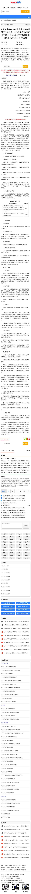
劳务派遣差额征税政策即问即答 (10, 503)
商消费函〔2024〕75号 (24, 126)
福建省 (19, 552)
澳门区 (11, 555)
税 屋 (5, 42)
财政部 (6, 865)
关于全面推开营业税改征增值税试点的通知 (11, 680)
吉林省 (26, 536)
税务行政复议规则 (5, 817)
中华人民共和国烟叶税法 (7, 768)
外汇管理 (17, 867)
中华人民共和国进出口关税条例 (8, 701)
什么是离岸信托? (6, 505)
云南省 (4, 547)
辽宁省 (26, 542)
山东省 (4, 542)
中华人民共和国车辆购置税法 (8, 691)
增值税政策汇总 (8, 603)
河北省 (4, 536)
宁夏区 (4, 550)
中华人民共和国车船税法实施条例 (9, 764)
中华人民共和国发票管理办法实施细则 (10, 810)
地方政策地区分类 (23, 609)
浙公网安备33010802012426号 (7, 882)
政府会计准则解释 (5, 590)
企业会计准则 (4, 569)
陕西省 (11, 547)
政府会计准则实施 (5, 593)
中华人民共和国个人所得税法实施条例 (10, 719)
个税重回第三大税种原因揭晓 (9, 20)
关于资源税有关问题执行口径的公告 (9, 750)
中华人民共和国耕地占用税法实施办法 (10, 782)
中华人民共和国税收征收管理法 (8, 799)
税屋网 (2, 874)
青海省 (4, 552)
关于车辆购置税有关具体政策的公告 (9, 694)
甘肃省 (11, 550)
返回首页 (27, 24)
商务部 (10, 865)
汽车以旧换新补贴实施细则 (10, 126)
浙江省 (19, 539)
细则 (8, 128)
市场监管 (24, 865)
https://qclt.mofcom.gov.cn (7, 325)
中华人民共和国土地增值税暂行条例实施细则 (11, 757)
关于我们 (7, 874)
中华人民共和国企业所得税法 (8, 708)
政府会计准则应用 (5, 586)
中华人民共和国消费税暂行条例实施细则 (10, 687)
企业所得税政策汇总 (22, 603)
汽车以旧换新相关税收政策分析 (8, 458)
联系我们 (17, 874)
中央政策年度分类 (23, 606)
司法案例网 (23, 869)
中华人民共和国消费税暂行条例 (8, 684)
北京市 (11, 24)
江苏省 (26, 539)
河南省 (19, 542)
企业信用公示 (11, 869)
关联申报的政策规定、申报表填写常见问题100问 (15, 833)
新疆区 (11, 552)
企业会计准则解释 (5, 576)
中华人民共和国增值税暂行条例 (8, 666)
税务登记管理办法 (5, 813)
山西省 (26, 550)
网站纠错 (22, 874)
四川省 (11, 542)
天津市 (26, 534)
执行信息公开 (4, 869)
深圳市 (26, 558)
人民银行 (8, 867)
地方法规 (7, 24)
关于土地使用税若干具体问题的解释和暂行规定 (12, 733)
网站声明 (12, 874)
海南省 (19, 547)
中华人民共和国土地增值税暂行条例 (9, 754)
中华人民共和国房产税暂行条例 (8, 726)
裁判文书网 (17, 869)
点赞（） (6, 439)
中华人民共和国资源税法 (7, 747)
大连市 (26, 555)
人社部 (19, 865)
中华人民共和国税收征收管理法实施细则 (10, 803)
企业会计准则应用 (5, 572)
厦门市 (19, 558)
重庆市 (19, 534)
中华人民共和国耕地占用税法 (8, 778)
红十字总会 (22, 867)
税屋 (2, 24)
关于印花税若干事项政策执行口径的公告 (10, 743)
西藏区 (11, 539)
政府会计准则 (4, 583)
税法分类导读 (8, 609)
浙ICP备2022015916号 (20, 882)
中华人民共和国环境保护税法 (8, 785)
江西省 (4, 544)
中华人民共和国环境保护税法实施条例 (10, 789)
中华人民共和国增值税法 (7, 673)
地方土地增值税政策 (22, 613)
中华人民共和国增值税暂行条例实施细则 (10, 670)
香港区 (26, 552)
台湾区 (4, 555)
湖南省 (11, 544)
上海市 (11, 534)
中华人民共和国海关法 (6, 698)
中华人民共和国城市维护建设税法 (9, 736)
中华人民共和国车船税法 (7, 761)
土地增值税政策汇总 (8, 613)
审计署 (12, 867)
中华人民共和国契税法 (6, 771)
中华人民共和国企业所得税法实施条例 (10, 712)
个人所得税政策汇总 (8, 606)
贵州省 (26, 547)
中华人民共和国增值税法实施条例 (9, 677)
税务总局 (15, 865)
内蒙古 (19, 550)
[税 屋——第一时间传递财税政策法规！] (15, 3)
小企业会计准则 (5, 565)
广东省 (11, 536)
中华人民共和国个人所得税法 (8, 715)
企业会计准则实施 (5, 579)
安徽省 (19, 536)
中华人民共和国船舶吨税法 (7, 792)
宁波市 (11, 558)
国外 (19, 555)
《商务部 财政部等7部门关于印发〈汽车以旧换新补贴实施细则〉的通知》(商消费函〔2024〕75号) (15, 83)
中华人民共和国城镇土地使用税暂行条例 (10, 729)
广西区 (26, 544)
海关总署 (3, 867)
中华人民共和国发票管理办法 (8, 806)
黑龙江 (19, 544)
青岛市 (4, 558)
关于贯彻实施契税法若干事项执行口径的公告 (11, 775)
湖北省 (4, 539)
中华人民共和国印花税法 (7, 740)
